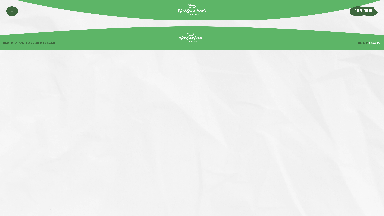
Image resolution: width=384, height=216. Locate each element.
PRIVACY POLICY (10, 43)
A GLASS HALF (375, 43)
